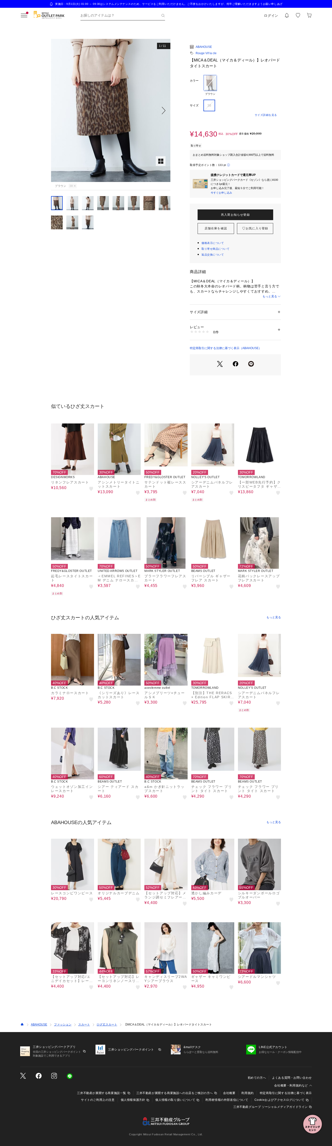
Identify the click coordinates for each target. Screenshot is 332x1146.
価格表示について (212, 242)
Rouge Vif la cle (206, 53)
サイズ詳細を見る (266, 114)
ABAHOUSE (204, 47)
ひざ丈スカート (107, 1024)
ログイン (271, 15)
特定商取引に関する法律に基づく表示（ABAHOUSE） (226, 348)
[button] (110, 110)
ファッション (62, 1024)
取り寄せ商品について (215, 248)
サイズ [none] (194, 105)
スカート (84, 1024)
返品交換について (212, 254)
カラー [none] (194, 80)
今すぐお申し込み (221, 192)
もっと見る (269, 296)
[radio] (210, 85)
